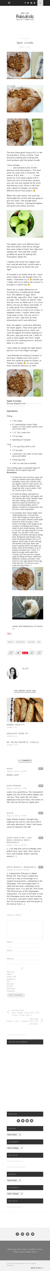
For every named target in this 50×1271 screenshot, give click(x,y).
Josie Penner (14, 786)
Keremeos (28, 175)
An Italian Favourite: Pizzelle (23, 742)
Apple (10, 642)
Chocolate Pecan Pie (17, 733)
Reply (40, 768)
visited (23, 165)
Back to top (36, 1268)
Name (10, 942)
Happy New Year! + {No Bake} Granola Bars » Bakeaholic (19, 840)
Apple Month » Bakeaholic (22, 867)
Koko (10, 768)
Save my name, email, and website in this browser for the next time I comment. (11, 981)
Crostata (20, 642)
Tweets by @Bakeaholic (16, 1035)
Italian (23, 38)
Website (10, 959)
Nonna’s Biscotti (16, 724)
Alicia (25, 668)
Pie (29, 38)
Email (10, 950)
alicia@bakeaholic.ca (15, 1161)
